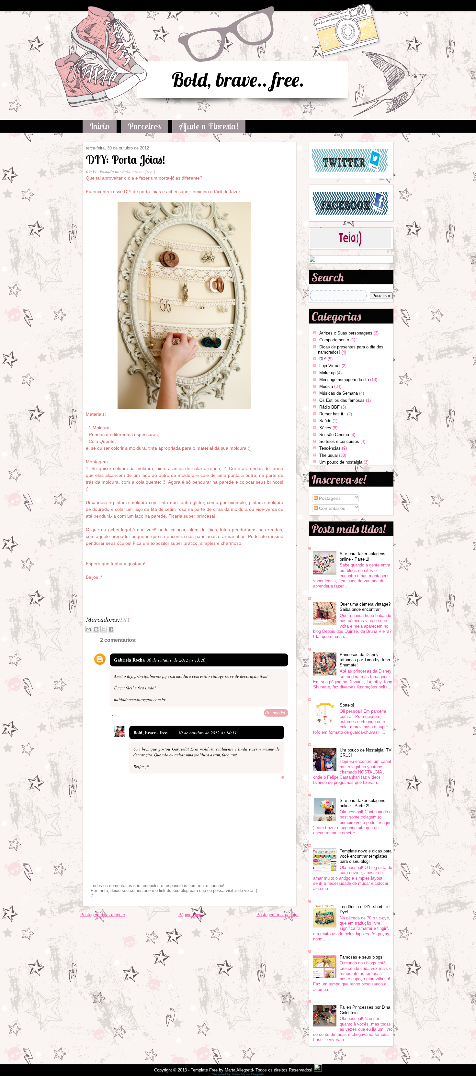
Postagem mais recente (102, 914)
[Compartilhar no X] (103, 629)
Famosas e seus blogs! (362, 957)
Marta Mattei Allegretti (248, 1074)
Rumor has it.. (332, 414)
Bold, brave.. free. (238, 79)
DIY (125, 619)
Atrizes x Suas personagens (345, 333)
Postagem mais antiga (277, 914)
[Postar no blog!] (96, 629)
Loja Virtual (329, 365)
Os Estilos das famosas (342, 400)
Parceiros (144, 126)
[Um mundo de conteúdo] (312, 260)
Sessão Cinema (334, 434)
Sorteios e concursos (339, 441)
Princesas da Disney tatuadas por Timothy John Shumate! (365, 660)
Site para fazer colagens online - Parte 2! (362, 803)
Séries (325, 427)
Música (326, 386)
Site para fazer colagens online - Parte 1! (362, 556)
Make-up (327, 372)
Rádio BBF (329, 407)
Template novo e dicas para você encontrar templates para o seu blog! (365, 856)
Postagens (329, 498)
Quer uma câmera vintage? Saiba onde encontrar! (365, 607)
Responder (275, 712)
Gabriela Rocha (129, 659)
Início (99, 126)
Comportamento (334, 339)
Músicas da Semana (338, 393)
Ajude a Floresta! (208, 126)
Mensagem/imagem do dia (344, 379)
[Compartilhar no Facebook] (111, 629)
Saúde (325, 420)
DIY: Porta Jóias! (125, 159)
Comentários (331, 508)
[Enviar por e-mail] (88, 629)
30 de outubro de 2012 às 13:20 (176, 660)
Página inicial (190, 914)
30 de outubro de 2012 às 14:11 (207, 733)
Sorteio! (347, 705)
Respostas (126, 716)
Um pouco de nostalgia (340, 462)
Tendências (330, 448)
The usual (328, 455)
